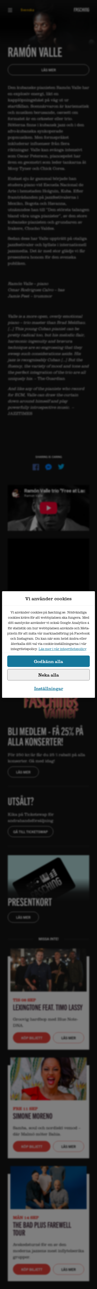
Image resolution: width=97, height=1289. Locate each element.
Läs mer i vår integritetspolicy (62, 648)
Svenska (27, 10)
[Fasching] (81, 10)
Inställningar (48, 688)
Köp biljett (31, 1037)
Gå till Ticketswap (30, 831)
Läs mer (48, 69)
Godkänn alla (48, 661)
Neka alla (48, 675)
